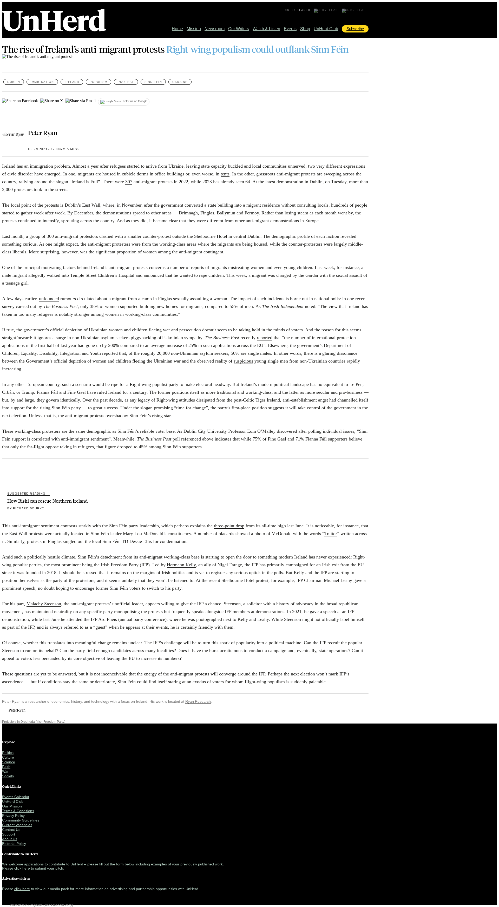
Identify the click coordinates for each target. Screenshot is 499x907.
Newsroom (215, 29)
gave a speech (323, 611)
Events (290, 29)
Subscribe (355, 29)
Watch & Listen (266, 29)
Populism (98, 81)
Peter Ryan (42, 132)
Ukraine (180, 81)
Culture (8, 757)
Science (8, 762)
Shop (305, 29)
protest (126, 81)
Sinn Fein (153, 81)
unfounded (49, 298)
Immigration (42, 81)
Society (8, 776)
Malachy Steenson (44, 603)
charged (283, 275)
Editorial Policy (14, 844)
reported (264, 337)
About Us (9, 839)
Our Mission (12, 806)
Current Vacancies (17, 825)
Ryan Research (198, 701)
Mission (194, 29)
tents (225, 173)
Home (177, 29)
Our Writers (238, 29)
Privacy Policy (13, 815)
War (5, 771)
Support (8, 834)
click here (22, 868)
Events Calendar (15, 797)
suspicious (243, 361)
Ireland (72, 81)
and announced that (154, 275)
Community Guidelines (20, 820)
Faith (6, 767)
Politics (8, 753)
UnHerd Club (326, 29)
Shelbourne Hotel (210, 236)
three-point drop (229, 525)
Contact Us (11, 829)
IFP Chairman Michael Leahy (324, 580)
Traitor (330, 533)
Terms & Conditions (18, 811)
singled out (73, 541)
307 (128, 181)
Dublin (13, 81)
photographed (209, 619)
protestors (23, 189)
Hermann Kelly (181, 564)
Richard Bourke (25, 508)
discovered (287, 431)
